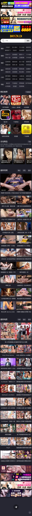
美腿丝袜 (7, 72)
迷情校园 (7, 79)
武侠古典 (28, 76)
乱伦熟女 (21, 65)
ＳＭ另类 (28, 57)
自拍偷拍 (14, 54)
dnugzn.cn (16, 36)
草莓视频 (21, 83)
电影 (2, 63)
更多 (29, 170)
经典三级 (14, 65)
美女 (19, 170)
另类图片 (28, 72)
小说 (2, 77)
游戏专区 (28, 47)
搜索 (28, 41)
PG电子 (8, 47)
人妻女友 (21, 76)
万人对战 (21, 47)
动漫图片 (28, 69)
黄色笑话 (21, 79)
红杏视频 (7, 86)
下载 (29, 141)
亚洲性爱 (7, 61)
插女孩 (8, 83)
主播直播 (21, 57)
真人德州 (14, 47)
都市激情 (7, 76)
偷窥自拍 (7, 69)
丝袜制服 (14, 57)
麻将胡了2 (8, 50)
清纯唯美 (14, 72)
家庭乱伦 (14, 76)
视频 (2, 56)
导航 (2, 84)
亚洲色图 (14, 69)
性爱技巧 (28, 79)
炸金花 (15, 50)
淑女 (24, 319)
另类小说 (14, 79)
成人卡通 (21, 61)
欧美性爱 (28, 61)
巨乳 (24, 170)
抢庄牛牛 (28, 50)
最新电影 (4, 319)
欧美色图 (21, 69)
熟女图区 (21, 72)
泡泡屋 (15, 86)
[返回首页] (30, 512)
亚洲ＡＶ (7, 54)
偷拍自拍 (14, 61)
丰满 (19, 319)
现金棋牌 (21, 50)
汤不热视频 (28, 83)
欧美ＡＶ (21, 54)
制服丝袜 (7, 65)
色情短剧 (21, 86)
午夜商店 (14, 83)
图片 (2, 70)
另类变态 (28, 65)
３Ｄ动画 (28, 54)
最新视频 (4, 170)
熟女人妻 (7, 57)
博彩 (2, 49)
